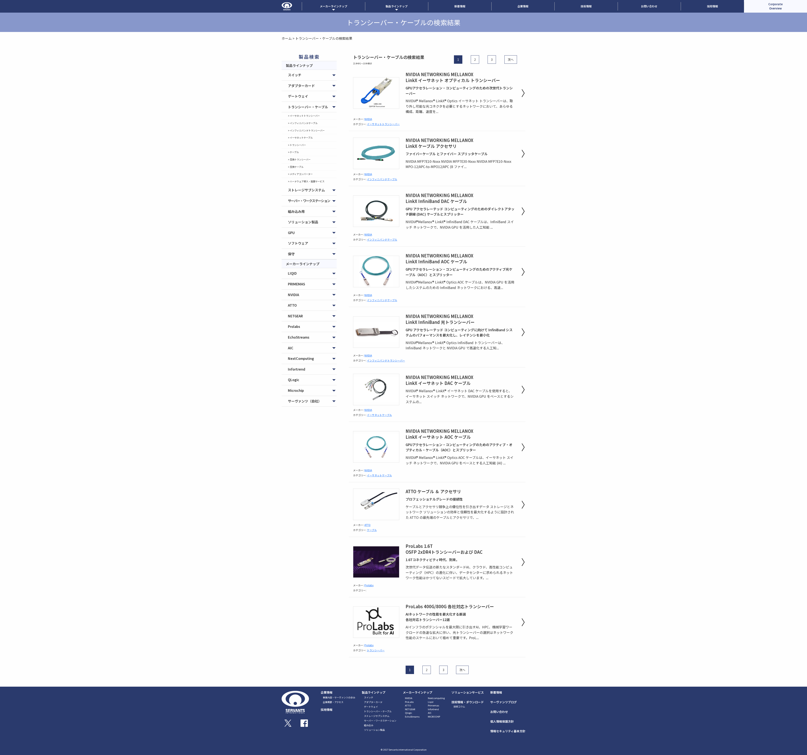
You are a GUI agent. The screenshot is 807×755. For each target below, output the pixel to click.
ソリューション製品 (303, 221)
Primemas (433, 705)
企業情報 (522, 6)
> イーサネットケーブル (300, 137)
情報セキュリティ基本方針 (507, 731)
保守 (291, 253)
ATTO (292, 305)
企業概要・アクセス (333, 702)
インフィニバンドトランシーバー (386, 360)
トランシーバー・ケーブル (308, 106)
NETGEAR (295, 315)
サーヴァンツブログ (503, 702)
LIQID (292, 273)
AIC (290, 347)
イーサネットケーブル (379, 415)
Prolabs (294, 326)
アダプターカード (301, 85)
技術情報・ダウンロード (467, 702)
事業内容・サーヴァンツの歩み (339, 697)
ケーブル (372, 530)
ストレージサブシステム (306, 189)
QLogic (293, 379)
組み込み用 (296, 211)
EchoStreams (298, 337)
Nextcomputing (436, 698)
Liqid (430, 701)
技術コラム (459, 706)
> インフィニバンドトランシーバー (306, 130)
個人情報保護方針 (502, 721)
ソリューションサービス (467, 692)
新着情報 (459, 6)
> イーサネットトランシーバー (304, 115)
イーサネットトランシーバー (383, 124)
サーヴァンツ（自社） (305, 401)
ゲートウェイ (298, 96)
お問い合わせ (649, 6)
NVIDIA (293, 294)
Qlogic (408, 712)
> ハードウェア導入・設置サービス (306, 181)
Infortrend (296, 369)
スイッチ (294, 74)
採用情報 (712, 6)
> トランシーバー (297, 145)
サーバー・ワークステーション (309, 200)
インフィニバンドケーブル (382, 179)
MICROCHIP (434, 716)
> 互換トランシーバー (299, 159)
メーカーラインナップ (417, 692)
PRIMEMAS (296, 283)
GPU (291, 232)
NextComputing (301, 358)
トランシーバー (376, 650)
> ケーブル (293, 152)
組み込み (368, 725)
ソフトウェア (298, 243)
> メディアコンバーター (300, 174)
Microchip (296, 390)
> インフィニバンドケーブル (303, 123)
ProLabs (409, 701)
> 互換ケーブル (295, 166)
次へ (511, 59)
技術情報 (586, 6)
